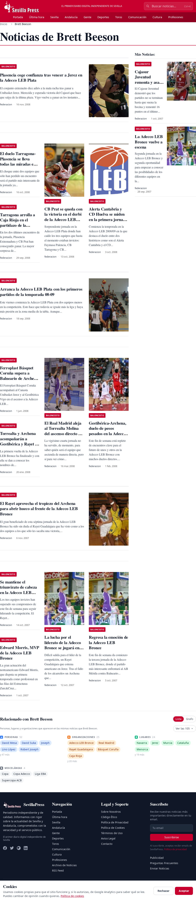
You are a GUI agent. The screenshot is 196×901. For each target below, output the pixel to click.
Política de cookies (72, 896)
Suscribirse (171, 837)
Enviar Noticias (159, 868)
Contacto (106, 844)
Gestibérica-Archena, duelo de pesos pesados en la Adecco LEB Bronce (107, 431)
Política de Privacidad (114, 822)
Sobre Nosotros (111, 811)
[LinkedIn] (26, 848)
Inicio (3, 24)
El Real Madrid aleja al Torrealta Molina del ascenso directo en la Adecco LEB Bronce (63, 433)
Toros (118, 17)
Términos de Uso (111, 833)
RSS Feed (58, 870)
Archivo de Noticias (64, 865)
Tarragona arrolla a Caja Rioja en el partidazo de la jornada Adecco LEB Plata (18, 225)
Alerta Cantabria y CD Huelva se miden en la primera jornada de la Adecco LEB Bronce (108, 219)
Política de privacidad (175, 849)
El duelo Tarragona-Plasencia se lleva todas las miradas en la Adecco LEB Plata (18, 161)
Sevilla (54, 17)
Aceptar (184, 891)
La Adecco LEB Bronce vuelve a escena (149, 141)
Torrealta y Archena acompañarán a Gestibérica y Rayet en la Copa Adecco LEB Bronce (19, 443)
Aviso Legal (108, 838)
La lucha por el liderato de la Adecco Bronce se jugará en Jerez (62, 645)
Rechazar (163, 891)
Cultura (157, 17)
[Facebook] (5, 848)
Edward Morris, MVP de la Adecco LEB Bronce (19, 652)
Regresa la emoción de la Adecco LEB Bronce (108, 642)
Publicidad (157, 858)
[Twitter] (12, 848)
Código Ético (109, 817)
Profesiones (175, 17)
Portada (18, 17)
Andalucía (71, 17)
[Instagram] (19, 848)
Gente (87, 17)
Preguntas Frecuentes (164, 863)
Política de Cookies (113, 828)
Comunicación (137, 17)
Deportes (103, 17)
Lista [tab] (178, 719)
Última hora (36, 17)
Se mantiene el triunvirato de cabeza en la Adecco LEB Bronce (18, 590)
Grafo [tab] (189, 719)
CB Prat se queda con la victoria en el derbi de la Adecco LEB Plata (63, 217)
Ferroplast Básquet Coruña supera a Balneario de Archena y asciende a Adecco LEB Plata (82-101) (19, 378)
